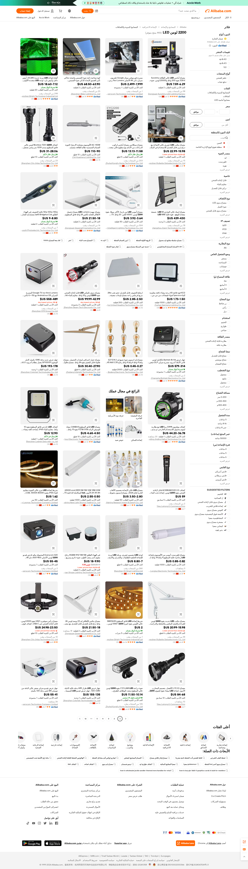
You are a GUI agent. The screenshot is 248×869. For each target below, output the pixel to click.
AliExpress (83, 856)
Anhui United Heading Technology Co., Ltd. (124, 305)
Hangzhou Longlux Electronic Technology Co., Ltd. (166, 571)
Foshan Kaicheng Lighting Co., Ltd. (169, 305)
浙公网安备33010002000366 (170, 865)
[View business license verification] (150, 864)
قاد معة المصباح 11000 (51, 240)
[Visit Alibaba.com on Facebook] (56, 823)
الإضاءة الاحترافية (149, 27)
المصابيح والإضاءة (168, 27)
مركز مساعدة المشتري (90, 790)
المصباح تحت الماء (85, 240)
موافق (196, 112)
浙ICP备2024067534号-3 (197, 865)
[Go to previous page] (125, 718)
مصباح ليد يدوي (107, 764)
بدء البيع (55, 796)
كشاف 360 (72, 764)
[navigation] (210, 373)
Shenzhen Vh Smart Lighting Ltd (128, 571)
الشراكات (54, 812)
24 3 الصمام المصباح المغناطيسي (169, 247)
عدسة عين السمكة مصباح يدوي (138, 247)
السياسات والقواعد (176, 818)
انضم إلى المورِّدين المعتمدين (46, 807)
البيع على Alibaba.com (49, 790)
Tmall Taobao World (110, 856)
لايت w (103, 240)
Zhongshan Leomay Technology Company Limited (39, 502)
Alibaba (183, 27)
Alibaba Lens (215, 843)
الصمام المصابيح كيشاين (132, 758)
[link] (244, 842)
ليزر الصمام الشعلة (121, 240)
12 (85, 719)
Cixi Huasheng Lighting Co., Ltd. (86, 157)
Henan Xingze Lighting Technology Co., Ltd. (81, 572)
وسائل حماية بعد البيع (175, 807)
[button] (96, 11)
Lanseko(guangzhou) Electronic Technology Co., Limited (81, 439)
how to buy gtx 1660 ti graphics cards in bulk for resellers (202, 771)
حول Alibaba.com (218, 784)
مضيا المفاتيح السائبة (167, 764)
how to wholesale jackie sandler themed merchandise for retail (145, 771)
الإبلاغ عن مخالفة (93, 818)
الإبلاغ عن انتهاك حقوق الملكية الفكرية (84, 812)
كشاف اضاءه (89, 764)
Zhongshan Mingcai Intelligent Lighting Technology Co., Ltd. (124, 228)
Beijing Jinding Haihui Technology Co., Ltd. (166, 439)
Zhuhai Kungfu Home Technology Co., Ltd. (124, 163)
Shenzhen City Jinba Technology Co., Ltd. (39, 163)
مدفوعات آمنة (178, 790)
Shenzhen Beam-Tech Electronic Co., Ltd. (81, 307)
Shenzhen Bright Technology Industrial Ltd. (39, 96)
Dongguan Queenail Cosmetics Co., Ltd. (82, 228)
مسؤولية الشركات (218, 801)
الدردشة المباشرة (93, 796)
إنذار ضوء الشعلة (112, 247)
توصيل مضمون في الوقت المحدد (170, 801)
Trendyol (154, 856)
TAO (146, 856)
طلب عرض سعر (135, 796)
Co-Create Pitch (218, 796)
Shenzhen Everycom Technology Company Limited (124, 94)
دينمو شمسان (126, 764)
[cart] (60, 11)
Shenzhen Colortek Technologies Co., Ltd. (39, 372)
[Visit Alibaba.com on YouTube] (33, 823)
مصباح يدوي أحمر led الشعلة (215, 764)
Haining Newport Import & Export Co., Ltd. (124, 502)
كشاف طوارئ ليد (146, 764)
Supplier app (120, 843)
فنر (69, 240)
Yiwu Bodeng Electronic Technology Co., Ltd (124, 372)
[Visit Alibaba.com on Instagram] (39, 823)
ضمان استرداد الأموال (175, 796)
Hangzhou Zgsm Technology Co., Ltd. (168, 228)
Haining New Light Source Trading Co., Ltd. (81, 502)
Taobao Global (136, 856)
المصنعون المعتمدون (133, 790)
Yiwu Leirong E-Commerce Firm (171, 506)
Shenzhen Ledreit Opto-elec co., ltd (42, 441)
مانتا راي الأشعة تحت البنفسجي (37, 758)
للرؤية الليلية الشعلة (143, 240)
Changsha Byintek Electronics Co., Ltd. (168, 378)
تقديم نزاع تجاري (93, 801)
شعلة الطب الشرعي (217, 758)
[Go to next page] (79, 718)
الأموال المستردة (93, 807)
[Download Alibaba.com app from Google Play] (31, 843)
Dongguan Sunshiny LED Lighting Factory (166, 94)
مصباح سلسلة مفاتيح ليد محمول (170, 240)
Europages (165, 856)
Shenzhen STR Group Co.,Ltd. (45, 311)
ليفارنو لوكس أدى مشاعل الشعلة (104, 758)
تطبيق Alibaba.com (73, 843)
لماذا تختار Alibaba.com (216, 790)
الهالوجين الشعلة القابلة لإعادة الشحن (70, 758)
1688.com (94, 856)
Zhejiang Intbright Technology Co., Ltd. (83, 372)
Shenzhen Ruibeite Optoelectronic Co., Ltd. (166, 163)
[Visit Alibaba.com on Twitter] (45, 823)
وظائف (223, 807)
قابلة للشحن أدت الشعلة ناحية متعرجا (189, 758)
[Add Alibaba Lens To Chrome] (185, 843)
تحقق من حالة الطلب (49, 801)
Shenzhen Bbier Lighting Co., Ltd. (85, 94)
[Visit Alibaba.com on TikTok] (28, 823)
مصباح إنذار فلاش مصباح (158, 758)
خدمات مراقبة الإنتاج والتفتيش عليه (169, 812)
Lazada (124, 856)
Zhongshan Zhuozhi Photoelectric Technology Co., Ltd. (39, 230)
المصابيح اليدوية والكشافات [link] (127, 27)
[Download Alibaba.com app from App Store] (53, 843)
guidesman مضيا (190, 764)
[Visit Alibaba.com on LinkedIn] (51, 823)
